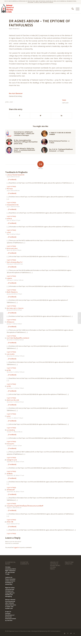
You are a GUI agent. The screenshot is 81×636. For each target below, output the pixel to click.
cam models (11, 354)
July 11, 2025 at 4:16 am (13, 206)
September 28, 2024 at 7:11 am (15, 475)
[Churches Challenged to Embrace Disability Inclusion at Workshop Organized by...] (79, 318)
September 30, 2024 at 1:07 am (15, 461)
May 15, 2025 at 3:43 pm (13, 234)
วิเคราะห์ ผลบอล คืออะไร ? (15, 262)
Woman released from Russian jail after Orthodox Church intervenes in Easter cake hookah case (10, 604)
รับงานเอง (10, 189)
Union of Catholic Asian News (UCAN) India (55, 565)
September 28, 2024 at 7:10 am (15, 491)
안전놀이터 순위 (12, 460)
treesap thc (10, 444)
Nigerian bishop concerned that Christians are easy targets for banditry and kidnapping (10, 592)
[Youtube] (64, 633)
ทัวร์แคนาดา (10, 322)
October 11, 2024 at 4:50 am (14, 432)
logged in (16, 547)
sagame (9, 278)
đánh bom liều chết (13, 400)
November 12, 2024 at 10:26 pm (15, 372)
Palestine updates (69, 563)
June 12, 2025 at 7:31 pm (13, 220)
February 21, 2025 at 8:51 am (15, 264)
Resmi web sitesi (12, 248)
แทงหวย (9, 219)
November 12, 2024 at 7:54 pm (15, 388)
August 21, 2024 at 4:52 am (14, 507)
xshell (9, 232)
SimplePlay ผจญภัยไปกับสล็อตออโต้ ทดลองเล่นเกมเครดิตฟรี (25, 506)
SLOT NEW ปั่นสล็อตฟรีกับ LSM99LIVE (18, 338)
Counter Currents (24, 563)
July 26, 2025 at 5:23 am (13, 176)
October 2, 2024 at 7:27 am (14, 445)
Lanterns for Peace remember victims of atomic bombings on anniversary (10, 581)
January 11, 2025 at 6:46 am (14, 324)
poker (9, 416)
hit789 (9, 386)
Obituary (65, 103)
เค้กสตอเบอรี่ (10, 490)
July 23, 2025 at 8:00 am (13, 190)
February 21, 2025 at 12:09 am (15, 280)
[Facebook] (67, 633)
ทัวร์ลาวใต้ (10, 522)
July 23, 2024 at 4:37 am (13, 523)
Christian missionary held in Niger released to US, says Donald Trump (10, 570)
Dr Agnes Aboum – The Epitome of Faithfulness (39, 23)
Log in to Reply (11, 186)
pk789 (9, 370)
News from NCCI (14, 29)
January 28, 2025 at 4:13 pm (14, 294)
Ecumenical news (10, 563)
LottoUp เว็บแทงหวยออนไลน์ (15, 175)
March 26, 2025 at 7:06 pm (14, 250)
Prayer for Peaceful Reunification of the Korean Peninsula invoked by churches (10, 616)
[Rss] (74, 633)
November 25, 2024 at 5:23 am (15, 340)
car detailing (11, 430)
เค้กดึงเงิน (10, 474)
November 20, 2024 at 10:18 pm (15, 356)
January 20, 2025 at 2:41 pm (14, 310)
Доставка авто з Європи (15, 308)
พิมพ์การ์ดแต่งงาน (12, 292)
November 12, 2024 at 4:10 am (15, 402)
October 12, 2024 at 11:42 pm (15, 418)
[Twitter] (71, 633)
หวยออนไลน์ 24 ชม (13, 205)
